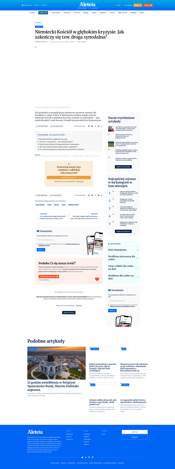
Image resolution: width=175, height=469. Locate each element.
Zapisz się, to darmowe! (69, 177)
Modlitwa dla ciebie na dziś (121, 277)
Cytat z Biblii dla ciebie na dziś (120, 267)
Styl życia (77, 13)
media (49, 205)
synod (63, 205)
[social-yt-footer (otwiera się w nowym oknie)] (82, 457)
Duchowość (67, 13)
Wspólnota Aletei (73, 205)
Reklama (86, 444)
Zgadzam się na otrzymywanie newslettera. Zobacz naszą (59, 244)
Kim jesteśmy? (71, 463)
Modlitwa (42, 13)
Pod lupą (85, 13)
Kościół (112, 13)
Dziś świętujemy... (117, 249)
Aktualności (103, 13)
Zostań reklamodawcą (95, 463)
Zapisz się (41, 250)
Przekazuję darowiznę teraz (48, 276)
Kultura (94, 13)
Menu (33, 13)
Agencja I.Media (69, 42)
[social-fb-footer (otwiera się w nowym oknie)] (86, 457)
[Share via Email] (98, 126)
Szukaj (44, 5)
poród (93, 385)
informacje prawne (82, 463)
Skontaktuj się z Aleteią (109, 463)
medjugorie (125, 385)
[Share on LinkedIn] (92, 126)
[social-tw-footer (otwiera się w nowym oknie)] (89, 457)
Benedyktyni (94, 349)
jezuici (124, 349)
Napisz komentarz (69, 312)
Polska (141, 13)
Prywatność (121, 463)
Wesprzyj (147, 5)
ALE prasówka (40, 205)
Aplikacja (86, 437)
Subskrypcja (87, 439)
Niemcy (56, 205)
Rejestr (137, 5)
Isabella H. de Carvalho (57, 42)
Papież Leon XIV (122, 13)
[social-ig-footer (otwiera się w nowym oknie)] (93, 457)
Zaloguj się (129, 5)
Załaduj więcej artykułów (123, 167)
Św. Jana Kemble (94, 8)
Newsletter (87, 434)
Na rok (103, 434)
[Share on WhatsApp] (102, 126)
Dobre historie (56, 13)
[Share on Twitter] (95, 126)
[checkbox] (37, 244)
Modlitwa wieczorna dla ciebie (121, 258)
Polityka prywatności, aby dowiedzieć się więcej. (122, 306)
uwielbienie (32, 349)
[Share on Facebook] (89, 126)
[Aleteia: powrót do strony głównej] (87, 4)
